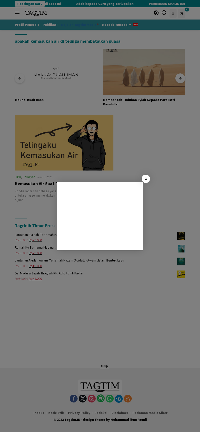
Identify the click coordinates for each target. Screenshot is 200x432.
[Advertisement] (100, 216)
